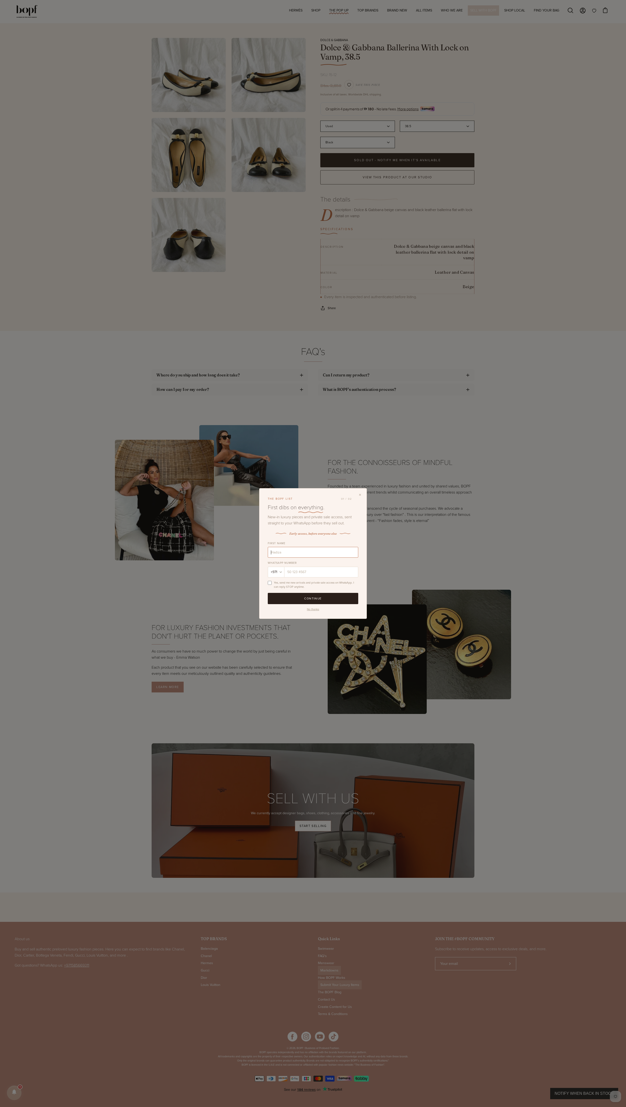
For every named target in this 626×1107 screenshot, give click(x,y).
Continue (313, 598)
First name (276, 543)
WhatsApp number (282, 563)
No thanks (313, 609)
